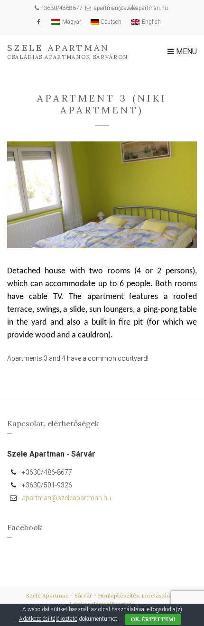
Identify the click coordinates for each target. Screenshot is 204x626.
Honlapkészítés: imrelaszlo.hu (138, 595)
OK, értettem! (152, 619)
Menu (185, 51)
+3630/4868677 (61, 8)
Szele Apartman (58, 47)
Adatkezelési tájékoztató (48, 619)
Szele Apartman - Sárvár (59, 595)
